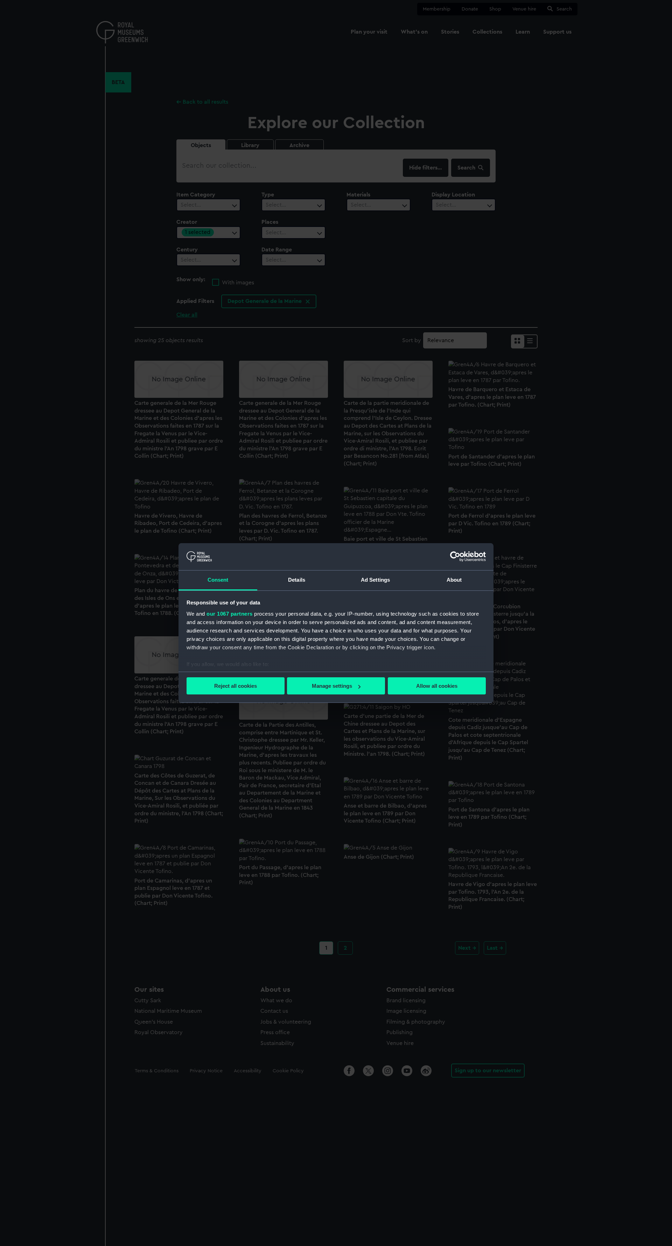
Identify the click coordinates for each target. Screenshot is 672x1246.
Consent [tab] (218, 580)
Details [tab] (296, 580)
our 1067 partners (229, 614)
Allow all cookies (436, 686)
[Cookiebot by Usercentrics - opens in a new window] (455, 556)
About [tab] (454, 580)
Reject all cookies (235, 686)
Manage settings (332, 686)
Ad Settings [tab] (375, 580)
